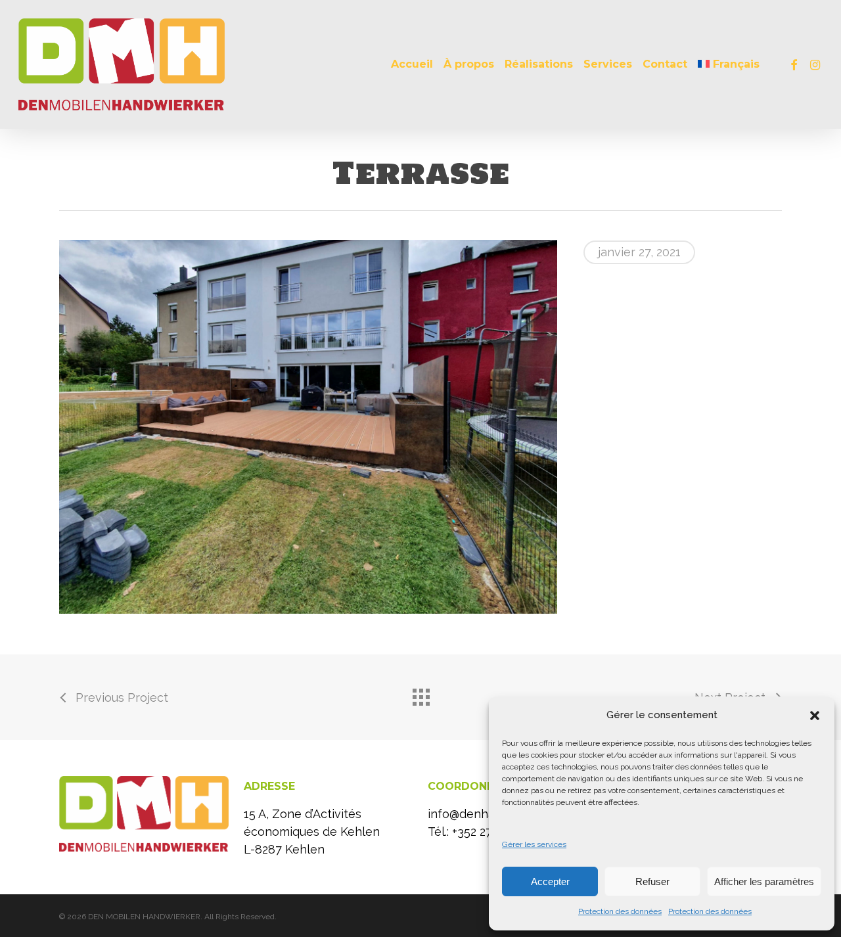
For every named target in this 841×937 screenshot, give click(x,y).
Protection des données (620, 911)
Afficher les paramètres (764, 881)
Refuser (652, 881)
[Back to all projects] (420, 694)
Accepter (550, 881)
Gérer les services (534, 844)
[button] (814, 715)
